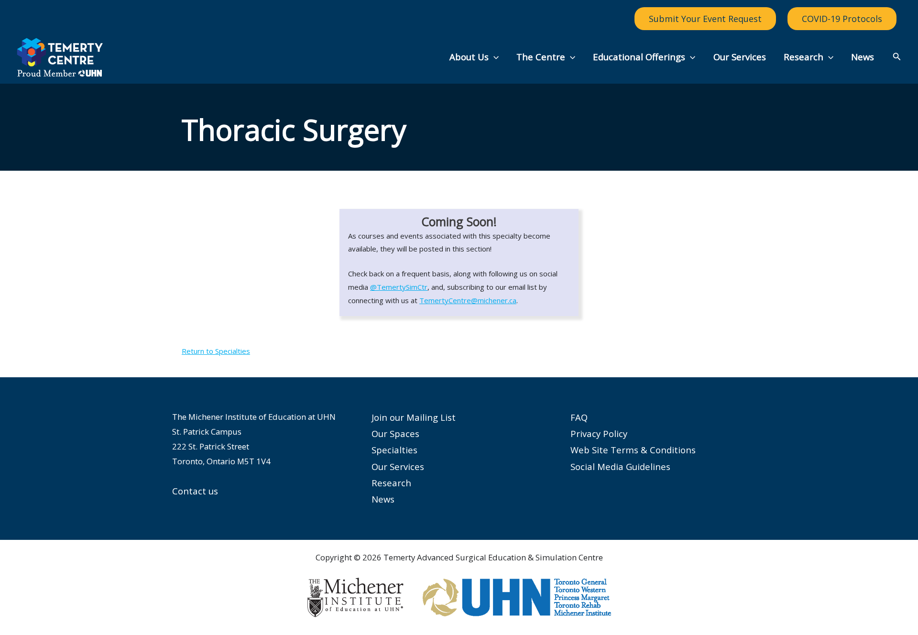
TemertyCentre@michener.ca (467, 300)
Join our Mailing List (414, 417)
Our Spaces (395, 433)
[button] (494, 57)
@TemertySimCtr (398, 287)
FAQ (579, 417)
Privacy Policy (598, 433)
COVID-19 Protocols (842, 18)
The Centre (540, 57)
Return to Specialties (216, 351)
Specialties (394, 450)
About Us (469, 57)
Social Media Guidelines (620, 466)
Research (803, 57)
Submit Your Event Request (705, 18)
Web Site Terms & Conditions (633, 450)
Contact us (195, 491)
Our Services (739, 57)
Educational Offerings (639, 57)
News (862, 57)
